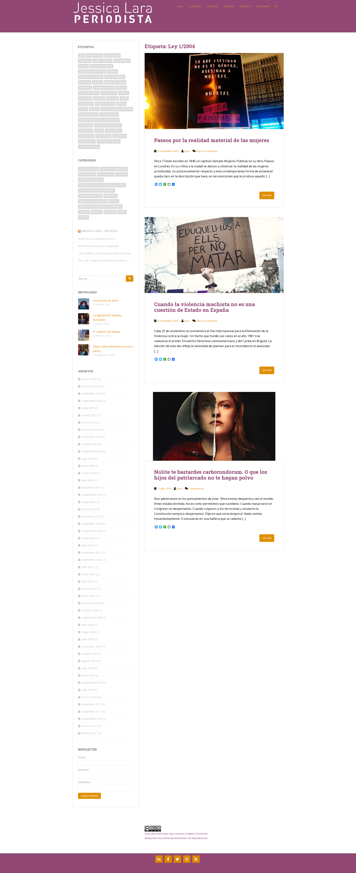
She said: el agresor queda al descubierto (102, 260)
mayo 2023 (89, 502)
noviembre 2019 (92, 646)
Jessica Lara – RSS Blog (99, 231)
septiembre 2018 (92, 682)
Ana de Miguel (121, 60)
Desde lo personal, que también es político (102, 185)
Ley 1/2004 (85, 98)
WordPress (278, 869)
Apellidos (84, 782)
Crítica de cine (105, 174)
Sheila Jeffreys (113, 130)
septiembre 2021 (92, 559)
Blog (180, 6)
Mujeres (94, 109)
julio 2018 (88, 690)
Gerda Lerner (109, 93)
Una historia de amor (105, 300)
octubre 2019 (90, 653)
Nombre (83, 769)
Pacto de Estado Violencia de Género (98, 119)
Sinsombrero (86, 136)
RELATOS (97, 211)
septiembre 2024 (92, 451)
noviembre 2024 (92, 437)
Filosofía (121, 87)
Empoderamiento (115, 76)
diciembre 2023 (91, 487)
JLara (187, 151)
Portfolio (212, 6)
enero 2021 (89, 596)
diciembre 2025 (91, 386)
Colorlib (248, 869)
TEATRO (83, 217)
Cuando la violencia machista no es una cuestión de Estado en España (204, 307)
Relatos (99, 130)
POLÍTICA (84, 211)
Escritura (97, 82)
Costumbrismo (87, 174)
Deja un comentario (206, 151)
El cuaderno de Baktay (106, 331)
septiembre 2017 (92, 718)
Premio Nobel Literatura (108, 125)
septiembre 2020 (92, 617)
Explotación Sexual (115, 82)
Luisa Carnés (86, 103)
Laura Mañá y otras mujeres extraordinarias (104, 253)
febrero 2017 (90, 733)
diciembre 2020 (91, 603)
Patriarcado (85, 125)
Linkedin (229, 6)
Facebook (245, 6)
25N (81, 55)
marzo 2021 (89, 588)
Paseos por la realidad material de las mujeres (211, 140)
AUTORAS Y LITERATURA (113, 168)
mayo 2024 (89, 473)
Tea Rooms (120, 136)
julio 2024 (88, 458)
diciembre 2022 (91, 516)
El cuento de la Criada (90, 76)
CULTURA (122, 174)
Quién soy (195, 6)
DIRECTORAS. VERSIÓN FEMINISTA (96, 190)
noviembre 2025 (92, 393)
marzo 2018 (89, 697)
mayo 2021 (89, 574)
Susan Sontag (103, 136)
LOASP (124, 98)
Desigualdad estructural (92, 71)
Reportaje (110, 211)
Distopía (112, 71)
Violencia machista (89, 146)
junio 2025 (88, 408)
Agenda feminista (88, 168)
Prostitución (85, 130)
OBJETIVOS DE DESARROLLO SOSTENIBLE (100, 206)
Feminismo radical (103, 87)
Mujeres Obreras (88, 114)
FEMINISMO (110, 195)
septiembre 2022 (92, 531)
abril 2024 (88, 480)
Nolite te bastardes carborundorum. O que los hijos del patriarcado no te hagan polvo (210, 474)
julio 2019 (88, 668)
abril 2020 (88, 639)
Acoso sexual (112, 55)
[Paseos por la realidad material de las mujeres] (214, 91)
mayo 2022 (89, 538)
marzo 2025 (89, 415)
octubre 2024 (90, 444)
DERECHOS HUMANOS (91, 179)
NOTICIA (113, 201)
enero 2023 (89, 509)
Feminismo (85, 87)
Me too (83, 109)
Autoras (83, 66)
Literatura (112, 98)
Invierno (123, 93)
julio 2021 (88, 567)
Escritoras (84, 82)
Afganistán (84, 60)
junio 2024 (88, 466)
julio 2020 (88, 625)
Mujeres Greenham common (117, 109)
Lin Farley (99, 98)
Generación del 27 (89, 93)
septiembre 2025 (92, 400)
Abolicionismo (94, 55)
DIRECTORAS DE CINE (90, 195)
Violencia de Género (108, 141)
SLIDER (122, 211)
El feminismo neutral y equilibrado (98, 246)
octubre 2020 (90, 610)
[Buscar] (129, 278)
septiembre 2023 (92, 494)
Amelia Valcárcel (102, 60)
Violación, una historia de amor (96, 239)
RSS (276, 6)
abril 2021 (88, 581)
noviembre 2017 (92, 711)
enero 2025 (89, 422)
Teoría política (87, 141)
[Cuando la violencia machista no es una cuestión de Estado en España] (214, 255)
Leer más (267, 195)
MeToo (121, 103)
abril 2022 (88, 545)
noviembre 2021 (92, 552)
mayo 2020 (89, 632)
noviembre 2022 (92, 523)
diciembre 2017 (91, 704)
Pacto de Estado (109, 114)
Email (81, 757)
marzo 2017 (89, 726)
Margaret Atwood (105, 103)
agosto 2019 (89, 661)
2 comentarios (196, 488)
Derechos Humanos (101, 66)
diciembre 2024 (91, 429)
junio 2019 (88, 675)
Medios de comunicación (92, 201)
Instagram (263, 6)
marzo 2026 (89, 379)
